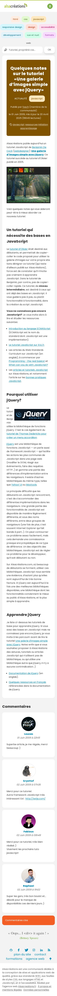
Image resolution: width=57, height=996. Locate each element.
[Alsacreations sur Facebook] (19, 950)
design (31, 27)
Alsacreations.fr (27, 986)
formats (49, 35)
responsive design (12, 27)
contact (40, 954)
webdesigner (21, 151)
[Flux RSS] (49, 950)
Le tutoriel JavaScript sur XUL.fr (26, 345)
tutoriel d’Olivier (19, 249)
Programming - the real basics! (27, 361)
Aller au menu (12, 4)
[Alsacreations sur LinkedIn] (41, 950)
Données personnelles (36, 990)
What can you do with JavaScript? (28, 365)
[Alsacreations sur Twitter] (26, 950)
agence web (35, 959)
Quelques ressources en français (27, 682)
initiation (43, 124)
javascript (38, 19)
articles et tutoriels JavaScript (30, 370)
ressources (31, 124)
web (28, 42)
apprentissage (28, 128)
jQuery (10, 444)
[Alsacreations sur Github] (11, 950)
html (15, 19)
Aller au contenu (33, 4)
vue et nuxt (33, 35)
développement (12, 35)
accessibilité (48, 27)
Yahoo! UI (16, 484)
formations (14, 959)
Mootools (31, 484)
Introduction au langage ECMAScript (29, 328)
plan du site (22, 954)
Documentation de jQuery (23, 673)
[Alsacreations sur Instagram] (34, 950)
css (25, 19)
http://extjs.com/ (35, 798)
